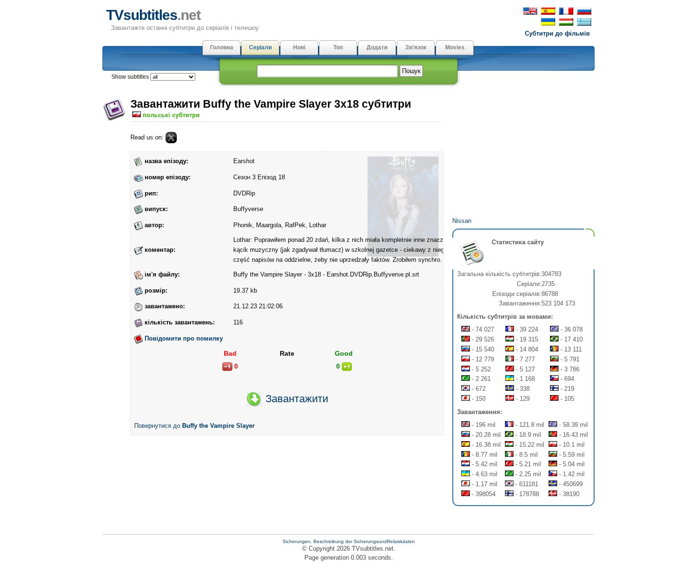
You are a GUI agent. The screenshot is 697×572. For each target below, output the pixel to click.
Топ (338, 47)
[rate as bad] (227, 366)
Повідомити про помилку (184, 338)
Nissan (461, 220)
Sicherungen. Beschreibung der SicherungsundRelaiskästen (349, 541)
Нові (299, 47)
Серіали (260, 47)
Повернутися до (194, 425)
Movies (455, 47)
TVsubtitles (153, 15)
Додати (377, 47)
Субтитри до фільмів (557, 33)
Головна (221, 47)
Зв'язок (415, 47)
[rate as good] (347, 366)
